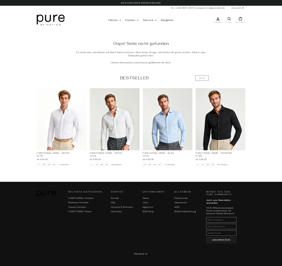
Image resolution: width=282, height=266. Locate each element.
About (146, 198)
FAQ (113, 202)
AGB (176, 207)
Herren (113, 20)
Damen (130, 20)
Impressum (180, 202)
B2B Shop (148, 211)
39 (49, 164)
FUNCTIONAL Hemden (81, 198)
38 (44, 164)
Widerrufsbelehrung (185, 211)
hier (151, 55)
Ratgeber (167, 20)
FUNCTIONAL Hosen (80, 211)
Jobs (145, 202)
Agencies (148, 207)
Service (148, 20)
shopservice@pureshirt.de (210, 8)
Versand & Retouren (122, 207)
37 (97, 164)
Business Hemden (78, 202)
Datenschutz (181, 198)
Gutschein (116, 211)
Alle (202, 78)
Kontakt (115, 198)
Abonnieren (221, 240)
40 (54, 164)
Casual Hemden (77, 207)
